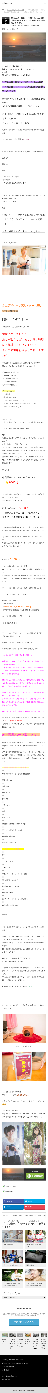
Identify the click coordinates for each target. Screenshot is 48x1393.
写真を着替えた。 (31, 1265)
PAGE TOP (45, 1349)
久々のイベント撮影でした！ (12, 1265)
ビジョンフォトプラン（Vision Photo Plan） (15, 1363)
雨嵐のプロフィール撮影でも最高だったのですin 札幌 (13, 1216)
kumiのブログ (16, 25)
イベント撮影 (25, 25)
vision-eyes (22, 1390)
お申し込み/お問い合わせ (9, 1376)
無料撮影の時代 (8, 1244)
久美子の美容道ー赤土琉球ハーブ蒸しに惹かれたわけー (35, 1216)
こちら (33, 106)
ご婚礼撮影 (5, 1370)
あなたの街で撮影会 (8, 1366)
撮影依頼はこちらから (24, 1322)
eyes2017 (36, 25)
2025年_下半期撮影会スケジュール (13, 1360)
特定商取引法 (6, 1379)
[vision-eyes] (7, 3)
